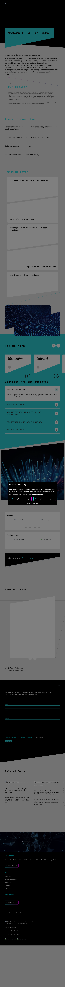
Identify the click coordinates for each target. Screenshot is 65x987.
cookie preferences (37, 494)
